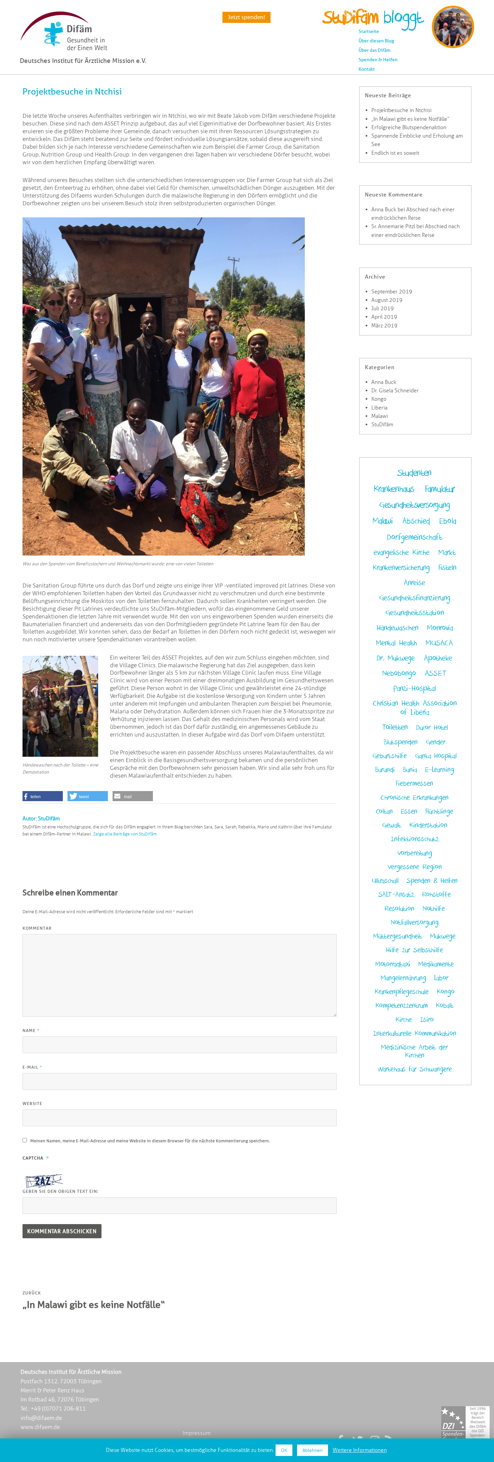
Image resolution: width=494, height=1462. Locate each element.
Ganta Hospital (436, 756)
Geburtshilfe (389, 756)
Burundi (385, 770)
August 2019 (387, 300)
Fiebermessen (414, 784)
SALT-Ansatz (396, 895)
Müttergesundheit (397, 936)
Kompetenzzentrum (401, 1006)
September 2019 (391, 291)
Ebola (447, 521)
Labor (441, 978)
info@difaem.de (41, 1418)
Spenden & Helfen (378, 59)
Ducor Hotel (432, 728)
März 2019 (384, 325)
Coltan (384, 812)
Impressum (196, 1433)
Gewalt (391, 825)
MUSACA (439, 643)
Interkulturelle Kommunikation (414, 1034)
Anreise (414, 583)
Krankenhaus (394, 489)
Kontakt (367, 69)
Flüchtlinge (439, 812)
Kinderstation (428, 825)
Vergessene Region (414, 867)
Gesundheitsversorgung (414, 505)
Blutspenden (401, 742)
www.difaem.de (40, 1427)
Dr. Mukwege (396, 658)
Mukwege (443, 936)
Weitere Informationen (360, 1450)
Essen (409, 812)
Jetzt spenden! (246, 17)
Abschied (416, 521)
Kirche (404, 1020)
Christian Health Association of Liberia (415, 708)
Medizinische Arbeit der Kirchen (414, 1051)
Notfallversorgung (414, 923)
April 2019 (384, 317)
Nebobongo (399, 673)
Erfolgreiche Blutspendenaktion (408, 127)
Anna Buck (383, 209)
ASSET (436, 673)
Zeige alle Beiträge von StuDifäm (125, 833)
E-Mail (32, 1067)
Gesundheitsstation (414, 612)
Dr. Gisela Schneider (395, 390)
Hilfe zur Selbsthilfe (414, 950)
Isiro (427, 1020)
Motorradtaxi (392, 964)
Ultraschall (385, 881)
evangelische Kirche (402, 552)
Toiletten (395, 727)
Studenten (414, 473)
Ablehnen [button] (312, 1450)
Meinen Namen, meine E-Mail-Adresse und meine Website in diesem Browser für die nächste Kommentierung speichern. (150, 1140)
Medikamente (436, 964)
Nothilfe (433, 909)
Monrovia (440, 628)
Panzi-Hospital (414, 688)
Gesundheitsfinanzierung (414, 598)
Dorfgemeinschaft (414, 537)
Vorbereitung (414, 853)
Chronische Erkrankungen (414, 798)
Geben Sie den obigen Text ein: (60, 1191)
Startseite (369, 31)
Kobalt (445, 1006)
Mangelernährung (403, 978)
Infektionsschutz (415, 839)
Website (32, 1103)
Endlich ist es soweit (395, 153)
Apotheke (438, 658)
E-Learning (439, 770)
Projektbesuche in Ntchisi (401, 110)
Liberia (379, 407)
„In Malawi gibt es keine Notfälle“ (410, 119)
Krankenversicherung (401, 567)
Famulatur (440, 489)
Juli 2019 (382, 308)
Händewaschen (397, 628)
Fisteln (447, 567)
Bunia (410, 770)
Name (31, 1030)
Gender (436, 742)
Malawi (379, 416)
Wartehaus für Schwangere (414, 1069)
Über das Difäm (374, 50)
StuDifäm (382, 424)
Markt (447, 552)
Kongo (378, 399)
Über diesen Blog (376, 40)
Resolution (399, 909)
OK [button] (284, 1450)
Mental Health (396, 643)
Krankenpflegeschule (402, 992)
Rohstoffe (436, 895)
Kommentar (37, 928)
